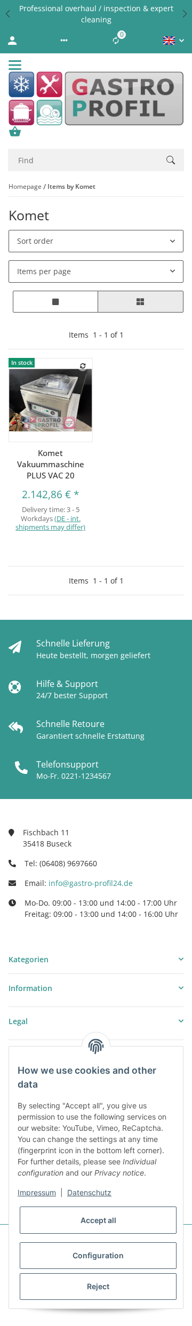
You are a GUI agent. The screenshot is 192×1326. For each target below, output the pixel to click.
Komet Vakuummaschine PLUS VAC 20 (50, 464)
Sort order (35, 241)
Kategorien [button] (29, 959)
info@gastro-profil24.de (91, 883)
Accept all (98, 1220)
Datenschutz (89, 1192)
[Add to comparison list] (82, 366)
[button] (7, 14)
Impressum (37, 1192)
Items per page (44, 271)
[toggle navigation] (15, 65)
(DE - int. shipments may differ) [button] (50, 523)
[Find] (170, 160)
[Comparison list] (115, 40)
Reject (98, 1286)
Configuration (98, 1255)
